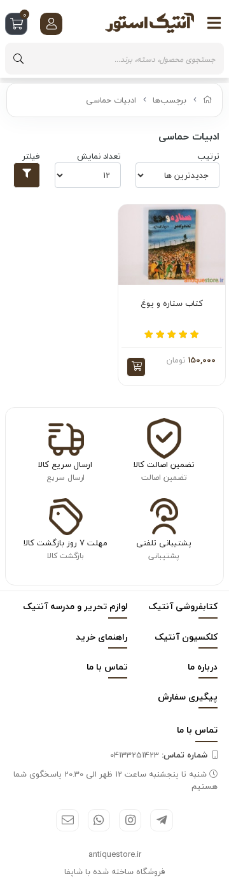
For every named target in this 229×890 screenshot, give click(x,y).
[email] (67, 820)
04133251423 (158, 755)
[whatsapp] (99, 820)
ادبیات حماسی (111, 100)
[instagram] (130, 820)
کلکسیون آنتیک (186, 637)
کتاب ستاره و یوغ (172, 304)
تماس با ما (107, 667)
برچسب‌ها (169, 100)
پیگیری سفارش (188, 697)
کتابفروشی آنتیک (183, 606)
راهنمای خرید (101, 637)
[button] (136, 367)
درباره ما (203, 667)
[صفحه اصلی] (207, 100)
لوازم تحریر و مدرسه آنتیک (75, 606)
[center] (18, 59)
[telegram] (161, 820)
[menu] (214, 22)
